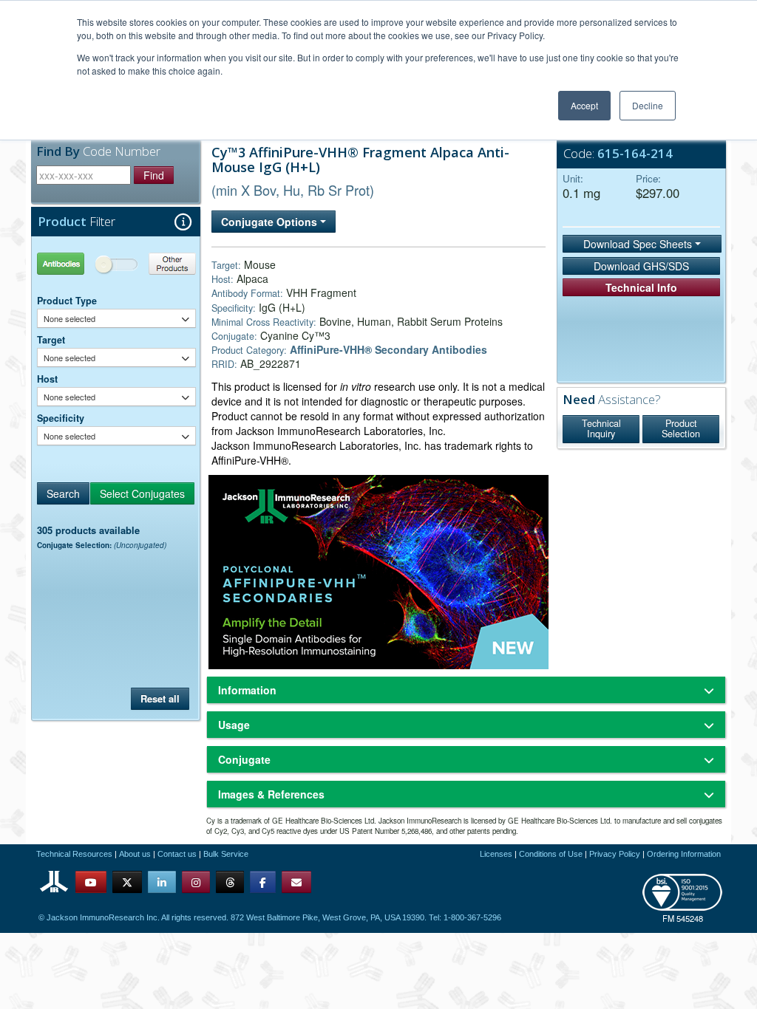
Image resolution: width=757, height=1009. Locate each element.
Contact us (177, 853)
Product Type (67, 300)
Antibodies (76, 263)
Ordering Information (684, 853)
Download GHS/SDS (641, 266)
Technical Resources (74, 853)
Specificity (60, 418)
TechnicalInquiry (601, 428)
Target (51, 339)
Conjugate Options (270, 221)
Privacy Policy (614, 853)
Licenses (496, 853)
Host (47, 379)
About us (135, 853)
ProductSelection (681, 428)
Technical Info (641, 287)
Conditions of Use (551, 853)
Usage (234, 724)
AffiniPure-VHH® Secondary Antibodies (388, 349)
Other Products (156, 263)
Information (247, 690)
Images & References (271, 794)
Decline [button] (647, 105)
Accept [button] (584, 105)
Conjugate (244, 759)
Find (153, 175)
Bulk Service (225, 853)
